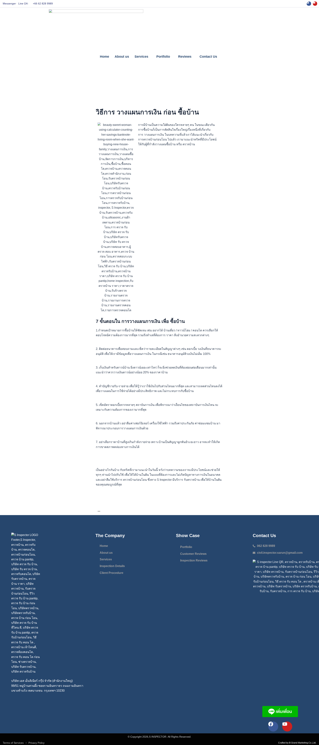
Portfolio (163, 56)
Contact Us (208, 56)
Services (141, 56)
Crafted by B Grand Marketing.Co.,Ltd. (297, 742)
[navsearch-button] (266, 56)
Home (104, 56)
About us (122, 56)
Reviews (184, 56)
